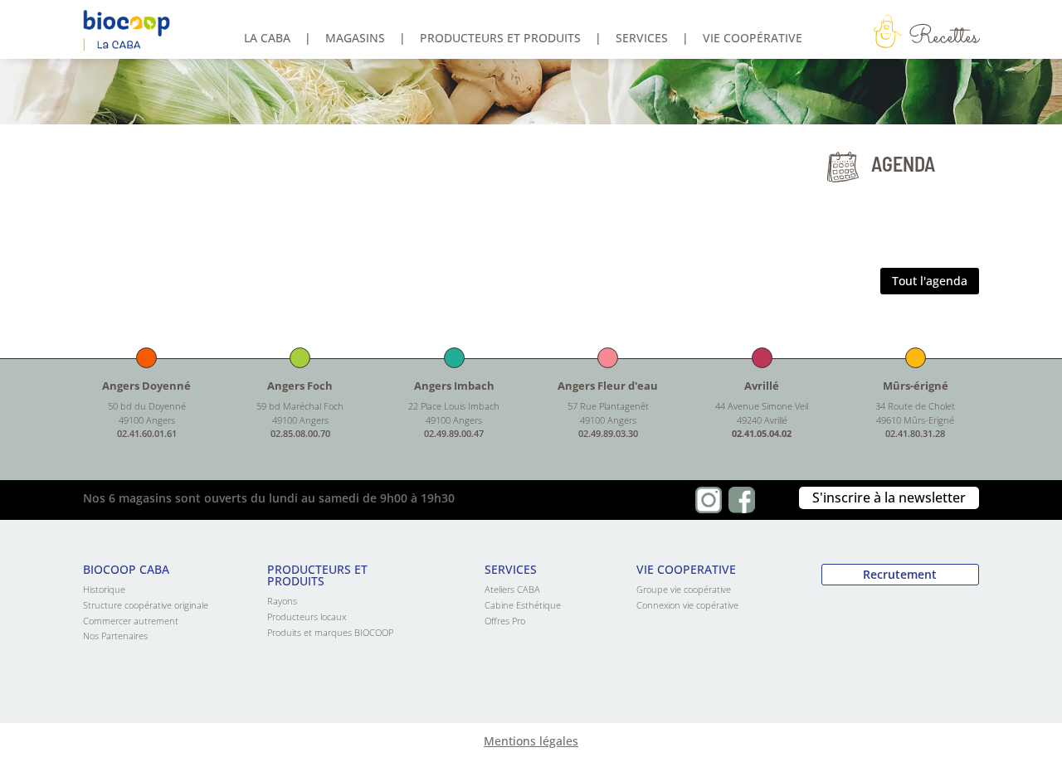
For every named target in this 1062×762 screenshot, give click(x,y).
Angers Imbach (454, 385)
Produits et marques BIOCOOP (330, 632)
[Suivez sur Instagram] (708, 500)
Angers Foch (300, 385)
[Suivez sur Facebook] (741, 500)
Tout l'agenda (929, 281)
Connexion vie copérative (687, 605)
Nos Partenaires (115, 635)
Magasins (355, 39)
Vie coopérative (752, 39)
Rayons (282, 601)
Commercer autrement (130, 620)
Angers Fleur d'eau (608, 385)
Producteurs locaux (306, 616)
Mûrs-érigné (915, 385)
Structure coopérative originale (145, 605)
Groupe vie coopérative (683, 589)
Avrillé (761, 385)
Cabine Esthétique (523, 605)
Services (642, 39)
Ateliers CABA (512, 589)
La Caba (267, 39)
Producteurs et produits (500, 39)
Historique (104, 589)
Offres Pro (505, 620)
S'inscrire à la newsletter (889, 497)
